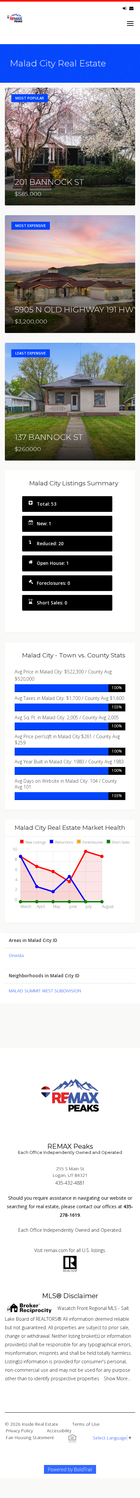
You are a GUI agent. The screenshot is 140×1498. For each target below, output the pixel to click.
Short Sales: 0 (52, 603)
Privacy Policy (19, 1430)
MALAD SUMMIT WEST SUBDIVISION (45, 990)
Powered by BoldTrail (70, 1469)
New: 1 (44, 523)
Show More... (117, 1378)
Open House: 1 (53, 563)
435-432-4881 (70, 1183)
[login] (124, 8)
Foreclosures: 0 (53, 583)
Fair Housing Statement (30, 1437)
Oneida (16, 955)
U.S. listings (93, 1250)
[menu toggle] (130, 23)
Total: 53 (46, 504)
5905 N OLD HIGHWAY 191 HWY (77, 309)
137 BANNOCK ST (49, 437)
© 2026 (31, 1424)
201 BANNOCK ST (49, 182)
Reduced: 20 (50, 543)
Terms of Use (86, 1424)
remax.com (56, 1250)
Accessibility (59, 1430)
